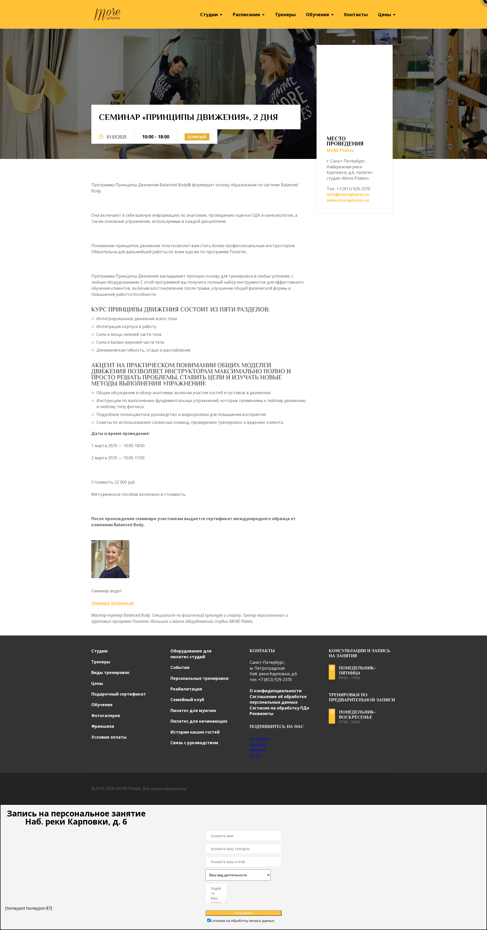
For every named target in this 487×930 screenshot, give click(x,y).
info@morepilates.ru (348, 194)
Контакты (356, 14)
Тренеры (285, 14)
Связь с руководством (194, 742)
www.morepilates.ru (348, 200)
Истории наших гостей (195, 732)
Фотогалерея (105, 715)
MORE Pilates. (129, 788)
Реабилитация (186, 689)
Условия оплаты (109, 737)
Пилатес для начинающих (198, 721)
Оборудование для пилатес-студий (191, 653)
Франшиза (102, 726)
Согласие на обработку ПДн (279, 708)
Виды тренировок (110, 672)
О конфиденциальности (276, 691)
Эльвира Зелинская (112, 603)
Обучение (102, 704)
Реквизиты (261, 713)
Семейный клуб (187, 699)
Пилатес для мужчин (193, 710)
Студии (99, 651)
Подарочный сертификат (118, 694)
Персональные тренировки (199, 678)
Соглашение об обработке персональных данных (278, 699)
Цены (97, 683)
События (179, 667)
